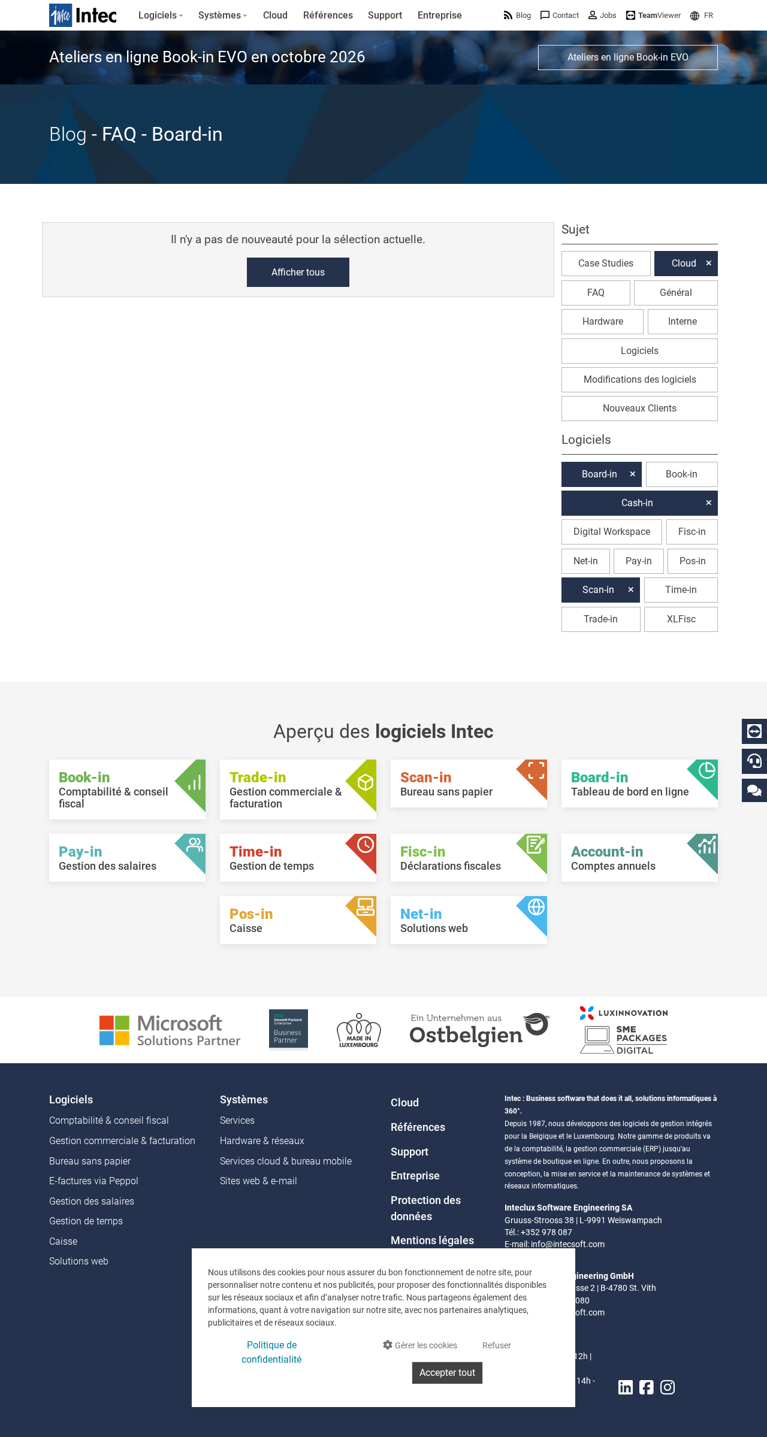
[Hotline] (754, 760)
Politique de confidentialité (271, 1352)
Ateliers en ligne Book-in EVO (628, 57)
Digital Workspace (611, 531)
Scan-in (598, 589)
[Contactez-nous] (754, 789)
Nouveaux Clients (640, 408)
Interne (682, 321)
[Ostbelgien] (480, 1029)
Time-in (681, 589)
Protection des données (426, 1208)
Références (418, 1127)
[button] (702, 15)
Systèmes (244, 1100)
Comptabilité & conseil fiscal (109, 1120)
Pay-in (639, 561)
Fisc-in (692, 531)
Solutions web (78, 1261)
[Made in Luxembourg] (359, 1029)
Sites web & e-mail (258, 1181)
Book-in (681, 474)
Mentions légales (432, 1241)
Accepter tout (447, 1372)
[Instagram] (667, 1388)
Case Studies (605, 263)
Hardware (602, 321)
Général (676, 292)
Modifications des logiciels (640, 379)
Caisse (63, 1241)
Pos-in (693, 561)
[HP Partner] (288, 1029)
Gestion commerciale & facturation (122, 1140)
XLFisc (681, 619)
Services (237, 1120)
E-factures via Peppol (93, 1181)
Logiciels (640, 350)
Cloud (684, 263)
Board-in (599, 474)
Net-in (585, 561)
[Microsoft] (169, 1029)
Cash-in (637, 503)
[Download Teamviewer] (754, 731)
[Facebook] (646, 1388)
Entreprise (415, 1176)
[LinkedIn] (625, 1388)
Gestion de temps (86, 1221)
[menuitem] (161, 16)
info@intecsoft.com (568, 1244)
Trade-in (601, 619)
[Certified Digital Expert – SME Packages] (624, 1029)
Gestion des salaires (91, 1201)
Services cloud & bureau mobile (286, 1161)
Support (409, 1152)
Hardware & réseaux (262, 1140)
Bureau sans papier (90, 1161)
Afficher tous (298, 272)
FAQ (596, 292)
